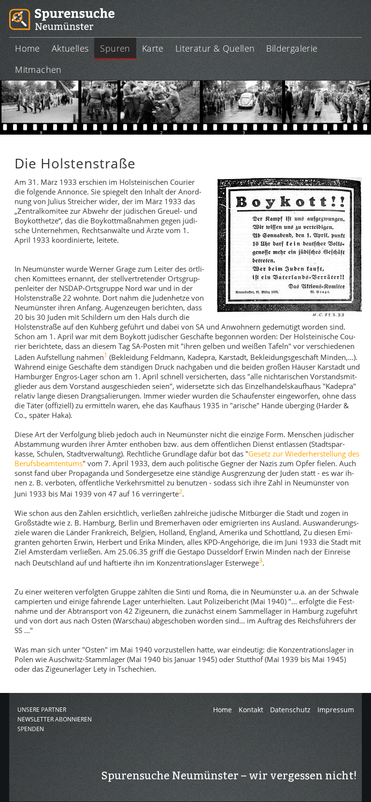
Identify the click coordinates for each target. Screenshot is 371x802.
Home (27, 48)
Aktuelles (70, 48)
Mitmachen (38, 69)
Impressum (335, 709)
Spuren (115, 48)
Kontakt (251, 709)
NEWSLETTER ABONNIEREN (54, 719)
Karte (153, 48)
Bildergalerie (291, 48)
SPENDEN (30, 729)
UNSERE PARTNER (41, 709)
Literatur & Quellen (215, 48)
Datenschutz (290, 709)
